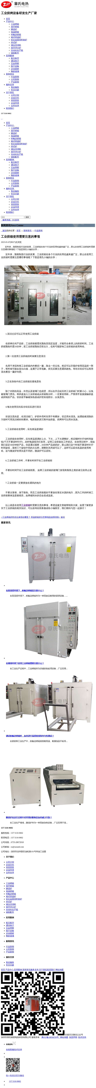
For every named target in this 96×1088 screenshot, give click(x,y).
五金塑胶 (15, 63)
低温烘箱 (15, 32)
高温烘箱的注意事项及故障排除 (45, 517)
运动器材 (15, 69)
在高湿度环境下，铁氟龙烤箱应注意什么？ (25, 590)
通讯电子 (15, 61)
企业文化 (15, 98)
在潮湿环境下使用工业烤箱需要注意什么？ (25, 663)
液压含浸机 (16, 45)
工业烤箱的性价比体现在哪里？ (15, 517)
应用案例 (10, 56)
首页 (8, 19)
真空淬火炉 (16, 48)
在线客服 (10, 1049)
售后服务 (15, 87)
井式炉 (14, 42)
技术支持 (82, 1037)
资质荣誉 (15, 100)
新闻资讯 (10, 74)
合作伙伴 (15, 106)
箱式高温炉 (16, 37)
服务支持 (10, 85)
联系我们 (10, 108)
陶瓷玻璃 (15, 71)
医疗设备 (15, 66)
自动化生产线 (17, 50)
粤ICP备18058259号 (50, 1037)
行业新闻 (15, 77)
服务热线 (5, 220)
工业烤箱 (15, 24)
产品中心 (10, 21)
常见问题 (15, 90)
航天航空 (15, 58)
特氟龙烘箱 (16, 34)
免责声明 (73, 1037)
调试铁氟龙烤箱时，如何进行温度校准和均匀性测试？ (30, 736)
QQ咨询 (14, 220)
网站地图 (60, 970)
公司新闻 (15, 79)
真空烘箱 (15, 27)
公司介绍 (15, 95)
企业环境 (15, 103)
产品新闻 (15, 82)
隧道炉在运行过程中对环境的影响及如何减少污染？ (29, 817)
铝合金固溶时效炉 (19, 40)
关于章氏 (10, 92)
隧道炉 (14, 29)
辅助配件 (15, 53)
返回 (3, 231)
